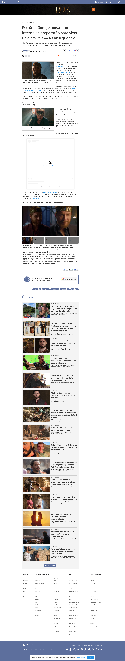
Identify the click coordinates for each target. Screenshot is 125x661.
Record (45, 2)
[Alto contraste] (23, 56)
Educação (56, 599)
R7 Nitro (37, 607)
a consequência (45, 289)
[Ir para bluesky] (66, 649)
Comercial (92, 583)
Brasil (55, 580)
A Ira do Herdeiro (73, 580)
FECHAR (90, 657)
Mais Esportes (26, 594)
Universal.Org (93, 626)
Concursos (56, 591)
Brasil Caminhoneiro (74, 602)
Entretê (29, 2)
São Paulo (56, 623)
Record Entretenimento (95, 602)
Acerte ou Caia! (72, 578)
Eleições (23, 2)
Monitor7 (56, 615)
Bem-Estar (37, 580)
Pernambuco (57, 618)
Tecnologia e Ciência (58, 629)
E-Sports (25, 583)
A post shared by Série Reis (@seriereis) (50, 186)
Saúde (55, 626)
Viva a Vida (37, 621)
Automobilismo (26, 578)
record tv (35, 289)
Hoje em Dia (72, 623)
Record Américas (94, 599)
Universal (92, 623)
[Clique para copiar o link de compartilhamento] (77, 50)
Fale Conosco (31, 649)
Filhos (36, 596)
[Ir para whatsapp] (97, 649)
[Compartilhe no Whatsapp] (72, 50)
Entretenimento (42, 574)
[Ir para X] (108, 2)
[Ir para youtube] (100, 649)
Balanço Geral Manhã (74, 591)
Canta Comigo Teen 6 (74, 604)
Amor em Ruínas (73, 583)
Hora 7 (55, 604)
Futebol (25, 588)
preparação (63, 289)
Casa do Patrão (73, 607)
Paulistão (25, 596)
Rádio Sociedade (94, 596)
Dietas (36, 588)
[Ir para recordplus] (85, 649)
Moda (36, 602)
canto (72, 289)
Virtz (36, 618)
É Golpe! (56, 602)
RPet (36, 613)
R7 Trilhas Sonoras (94, 594)
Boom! (70, 599)
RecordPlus (93, 591)
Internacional (57, 610)
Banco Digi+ (93, 578)
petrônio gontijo (55, 289)
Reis (27, 22)
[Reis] (62, 9)
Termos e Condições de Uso (48, 649)
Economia (56, 596)
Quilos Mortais (72, 631)
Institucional (96, 574)
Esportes (35, 2)
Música (37, 604)
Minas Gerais (57, 613)
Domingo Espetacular (74, 615)
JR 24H (40, 2)
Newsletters (93, 588)
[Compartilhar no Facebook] (67, 50)
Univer (91, 621)
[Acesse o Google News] (75, 51)
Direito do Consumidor (59, 594)
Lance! (24, 591)
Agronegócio (57, 578)
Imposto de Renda (58, 607)
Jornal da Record (73, 626)
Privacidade (38, 649)
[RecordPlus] (99, 2)
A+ (26, 56)
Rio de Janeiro (57, 621)
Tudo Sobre (56, 631)
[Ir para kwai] (78, 649)
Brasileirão (25, 580)
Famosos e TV (38, 594)
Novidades (32, 22)
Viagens (37, 615)
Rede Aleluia (93, 613)
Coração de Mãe (73, 613)
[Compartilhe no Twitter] (64, 50)
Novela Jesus (72, 629)
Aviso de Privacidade (81, 657)
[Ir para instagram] (110, 2)
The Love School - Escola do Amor (77, 637)
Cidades (55, 588)
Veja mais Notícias (50, 565)
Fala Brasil (71, 621)
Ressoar (92, 618)
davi (68, 289)
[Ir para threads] (81, 649)
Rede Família (93, 615)
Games (37, 599)
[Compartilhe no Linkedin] (69, 50)
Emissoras (92, 586)
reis (40, 289)
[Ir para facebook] (106, 2)
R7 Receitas (38, 610)
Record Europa (93, 604)
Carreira (92, 580)
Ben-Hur (71, 596)
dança (76, 289)
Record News (52, 2)
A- (29, 56)
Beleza (37, 578)
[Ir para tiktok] (89, 649)
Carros (55, 586)
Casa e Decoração (39, 583)
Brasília (18, 2)
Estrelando (37, 591)
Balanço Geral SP (73, 594)
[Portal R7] (3, 2)
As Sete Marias (72, 586)
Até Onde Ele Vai (73, 588)
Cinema (37, 586)
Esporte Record (73, 618)
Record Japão (93, 607)
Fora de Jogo (26, 586)
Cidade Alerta (72, 610)
